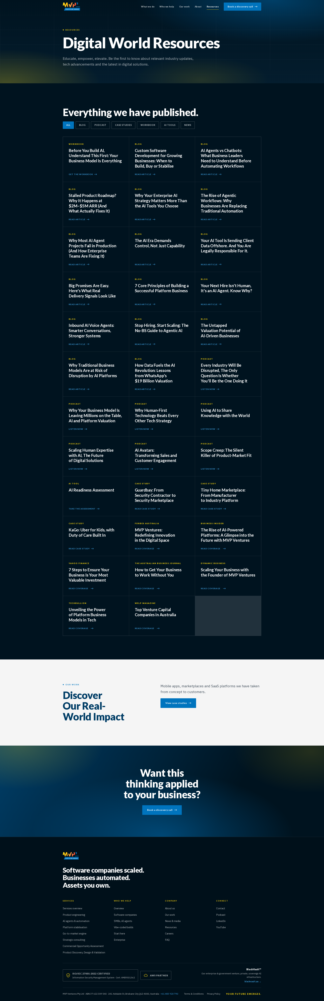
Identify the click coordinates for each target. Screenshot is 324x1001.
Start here (119, 933)
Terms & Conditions (194, 993)
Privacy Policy (213, 993)
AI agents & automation (76, 921)
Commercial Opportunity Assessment (83, 946)
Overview (119, 908)
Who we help (166, 6)
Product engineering (74, 914)
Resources (213, 6)
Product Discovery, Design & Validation (84, 952)
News (187, 125)
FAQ (167, 939)
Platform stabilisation (75, 927)
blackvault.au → (253, 981)
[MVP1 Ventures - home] (71, 7)
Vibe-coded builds (123, 927)
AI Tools (170, 125)
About (198, 6)
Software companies (125, 914)
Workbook (148, 125)
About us (170, 908)
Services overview (72, 908)
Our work (184, 6)
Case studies (123, 125)
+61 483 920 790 (169, 993)
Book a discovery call (240, 6)
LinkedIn (231, 921)
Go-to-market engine (74, 933)
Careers (169, 933)
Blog (82, 125)
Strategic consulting (74, 939)
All (68, 125)
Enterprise (119, 939)
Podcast (100, 125)
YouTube (232, 927)
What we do (147, 6)
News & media (173, 921)
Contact (220, 908)
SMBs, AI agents (123, 921)
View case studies (176, 703)
